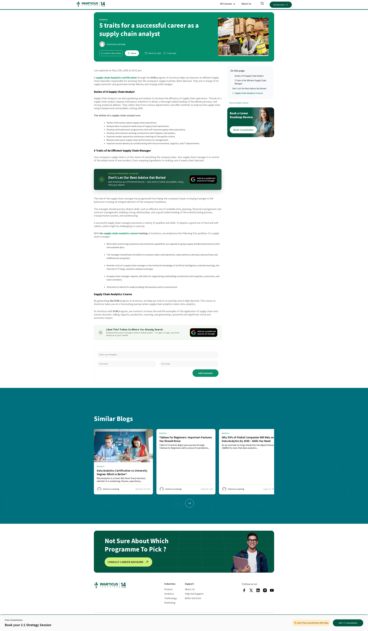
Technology (170, 598)
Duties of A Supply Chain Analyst (249, 75)
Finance (168, 589)
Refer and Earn (193, 598)
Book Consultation (243, 129)
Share (133, 53)
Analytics (169, 593)
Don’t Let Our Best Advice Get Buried (249, 88)
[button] (189, 503)
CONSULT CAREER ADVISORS (125, 562)
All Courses (226, 3)
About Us (246, 3)
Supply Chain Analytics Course (249, 93)
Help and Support (194, 593)
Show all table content (238, 103)
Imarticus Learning (116, 44)
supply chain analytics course (121, 233)
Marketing (169, 602)
